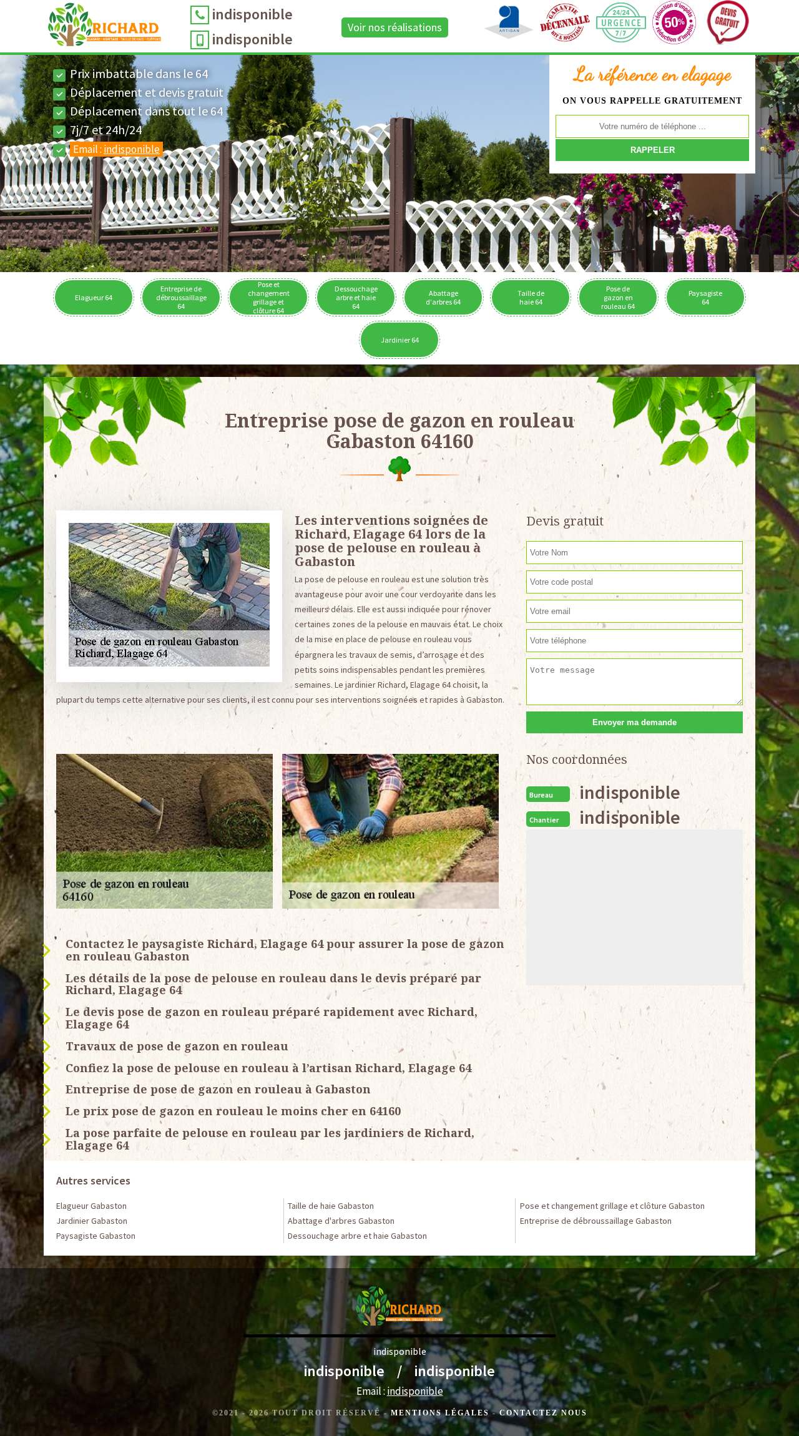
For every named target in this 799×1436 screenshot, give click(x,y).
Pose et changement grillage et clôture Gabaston (612, 1205)
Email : (116, 149)
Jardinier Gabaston (91, 1220)
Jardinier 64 (400, 339)
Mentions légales (440, 1413)
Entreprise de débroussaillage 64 (181, 297)
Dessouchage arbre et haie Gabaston (357, 1235)
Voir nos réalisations (395, 27)
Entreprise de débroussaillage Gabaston (596, 1220)
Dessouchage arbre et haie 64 (356, 297)
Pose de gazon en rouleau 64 (618, 297)
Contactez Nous (543, 1413)
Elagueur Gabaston (91, 1205)
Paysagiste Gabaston (95, 1235)
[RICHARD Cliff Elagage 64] (104, 27)
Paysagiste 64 (705, 297)
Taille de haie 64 (530, 297)
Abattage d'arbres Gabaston (341, 1220)
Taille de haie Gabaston (331, 1205)
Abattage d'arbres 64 (443, 297)
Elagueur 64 (93, 297)
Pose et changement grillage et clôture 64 (269, 297)
